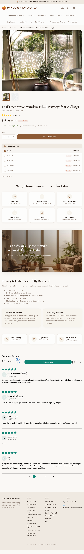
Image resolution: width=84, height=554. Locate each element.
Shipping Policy (50, 504)
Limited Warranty (51, 513)
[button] (7, 115)
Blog (46, 521)
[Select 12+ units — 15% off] (5, 171)
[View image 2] (15, 97)
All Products (12, 28)
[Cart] (74, 8)
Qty (3, 132)
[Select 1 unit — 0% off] (5, 151)
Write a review (48, 362)
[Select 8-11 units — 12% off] (5, 166)
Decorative (31, 507)
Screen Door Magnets (31, 511)
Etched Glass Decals (34, 515)
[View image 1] (6, 97)
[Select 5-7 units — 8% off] (5, 161)
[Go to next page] (54, 476)
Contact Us (49, 501)
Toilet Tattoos (31, 523)
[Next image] (79, 60)
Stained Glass (32, 504)
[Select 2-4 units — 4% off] (5, 156)
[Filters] (74, 362)
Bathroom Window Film (33, 527)
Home (4, 28)
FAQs (47, 510)
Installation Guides (51, 507)
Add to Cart (51, 137)
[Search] (68, 8)
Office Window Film (33, 531)
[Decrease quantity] (4, 137)
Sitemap (48, 519)
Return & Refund (50, 516)
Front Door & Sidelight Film (31, 534)
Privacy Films (31, 501)
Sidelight (30, 520)
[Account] (63, 8)
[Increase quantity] (13, 137)
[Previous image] (5, 60)
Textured (30, 517)
